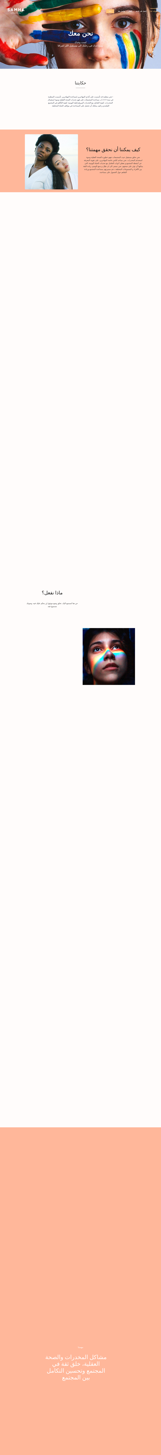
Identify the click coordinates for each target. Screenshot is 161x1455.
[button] (101, 11)
